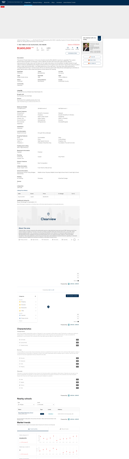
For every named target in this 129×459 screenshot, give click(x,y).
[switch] (67, 49)
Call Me (93, 56)
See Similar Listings (72, 53)
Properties (28, 3)
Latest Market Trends (69, 2)
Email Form (93, 60)
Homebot (59, 2)
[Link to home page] (3, 2)
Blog (54, 3)
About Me (47, 3)
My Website (93, 63)
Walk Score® (51, 289)
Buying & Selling (38, 3)
